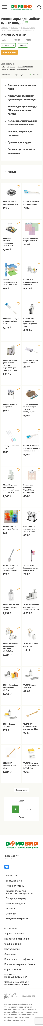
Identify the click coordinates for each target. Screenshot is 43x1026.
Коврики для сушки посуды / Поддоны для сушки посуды (22, 110)
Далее (21, 817)
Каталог (14, 28)
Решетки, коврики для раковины (20, 133)
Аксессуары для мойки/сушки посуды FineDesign (22, 98)
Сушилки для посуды (19, 142)
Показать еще (21, 790)
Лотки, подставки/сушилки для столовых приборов (22, 123)
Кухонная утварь (28, 28)
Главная (4, 28)
